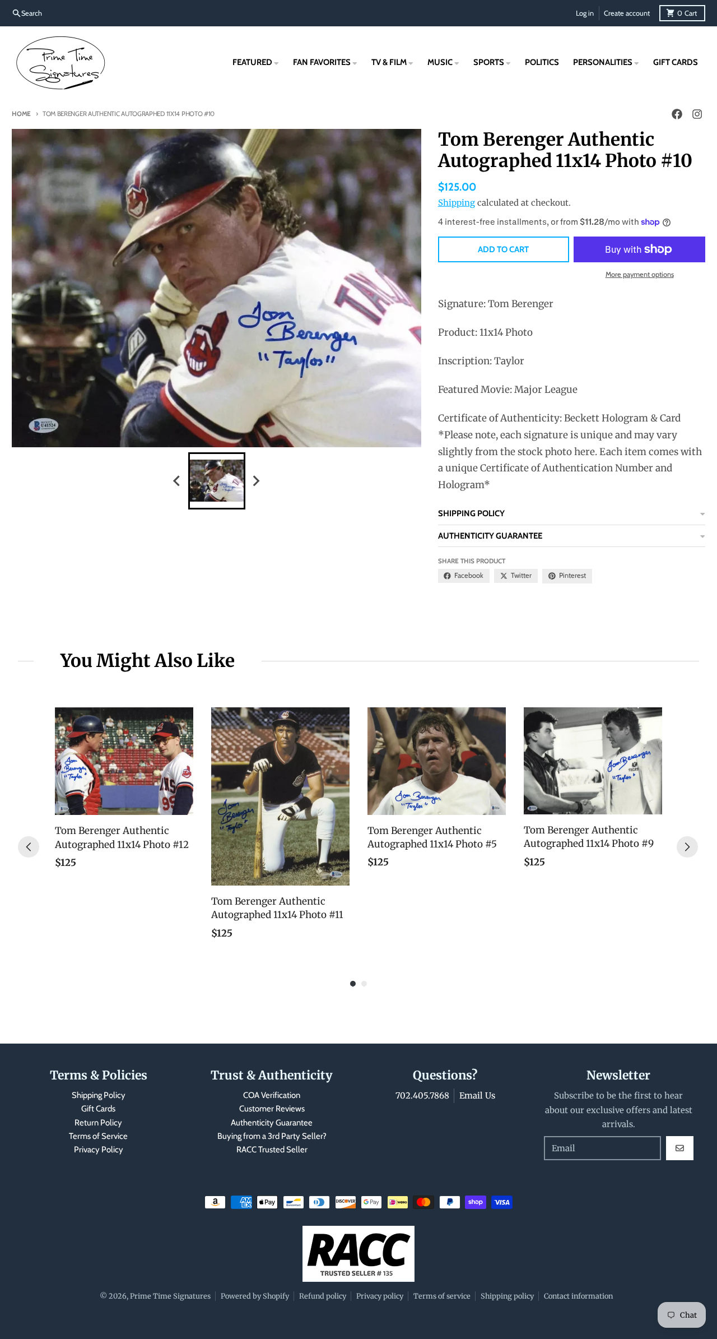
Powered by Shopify (255, 1295)
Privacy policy (379, 1295)
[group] (216, 480)
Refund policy (322, 1295)
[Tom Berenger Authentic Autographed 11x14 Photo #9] (593, 760)
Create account (627, 13)
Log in (585, 13)
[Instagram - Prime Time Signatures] (697, 114)
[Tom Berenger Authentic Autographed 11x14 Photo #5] (436, 761)
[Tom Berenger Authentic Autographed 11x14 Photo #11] (280, 796)
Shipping (456, 202)
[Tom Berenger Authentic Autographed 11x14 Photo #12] (124, 761)
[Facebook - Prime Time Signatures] (677, 114)
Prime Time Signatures (170, 1295)
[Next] (687, 847)
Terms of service (442, 1295)
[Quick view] (182, 804)
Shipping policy (507, 1295)
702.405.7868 (422, 1095)
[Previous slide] (177, 481)
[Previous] (28, 847)
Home (21, 114)
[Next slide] (256, 481)
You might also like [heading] (147, 660)
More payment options (640, 274)
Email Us (477, 1095)
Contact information (578, 1295)
